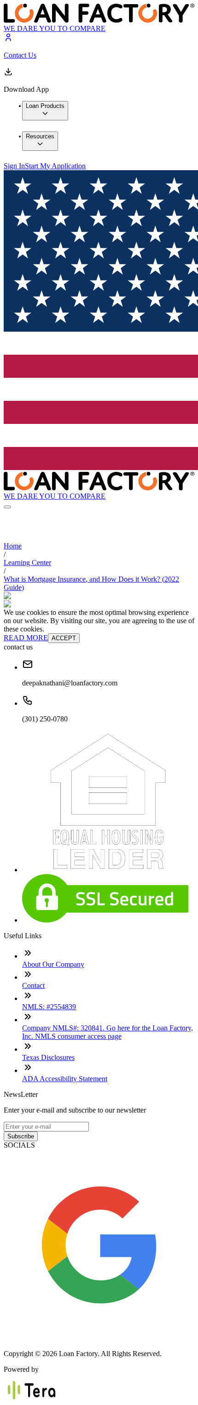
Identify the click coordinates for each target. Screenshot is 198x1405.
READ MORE (26, 638)
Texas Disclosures (48, 1057)
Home (13, 546)
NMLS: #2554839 (49, 1007)
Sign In (14, 166)
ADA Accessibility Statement (64, 1079)
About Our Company (53, 964)
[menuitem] (45, 110)
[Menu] (7, 507)
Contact (33, 985)
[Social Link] (99, 1338)
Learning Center (27, 562)
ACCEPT (64, 638)
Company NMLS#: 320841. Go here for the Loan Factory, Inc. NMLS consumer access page (107, 1032)
